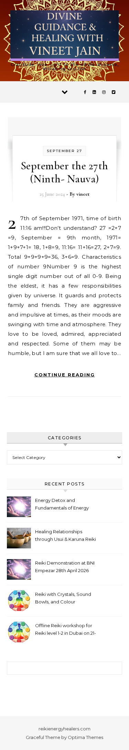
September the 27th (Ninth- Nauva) (64, 172)
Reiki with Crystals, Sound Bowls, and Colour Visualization (63, 598)
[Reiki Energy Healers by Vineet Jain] (64, 35)
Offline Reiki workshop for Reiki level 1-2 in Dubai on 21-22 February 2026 (65, 630)
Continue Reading (64, 374)
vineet (82, 194)
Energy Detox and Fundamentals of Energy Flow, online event (62, 504)
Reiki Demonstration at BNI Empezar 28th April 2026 (65, 566)
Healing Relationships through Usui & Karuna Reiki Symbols (65, 536)
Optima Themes (85, 737)
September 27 (64, 151)
